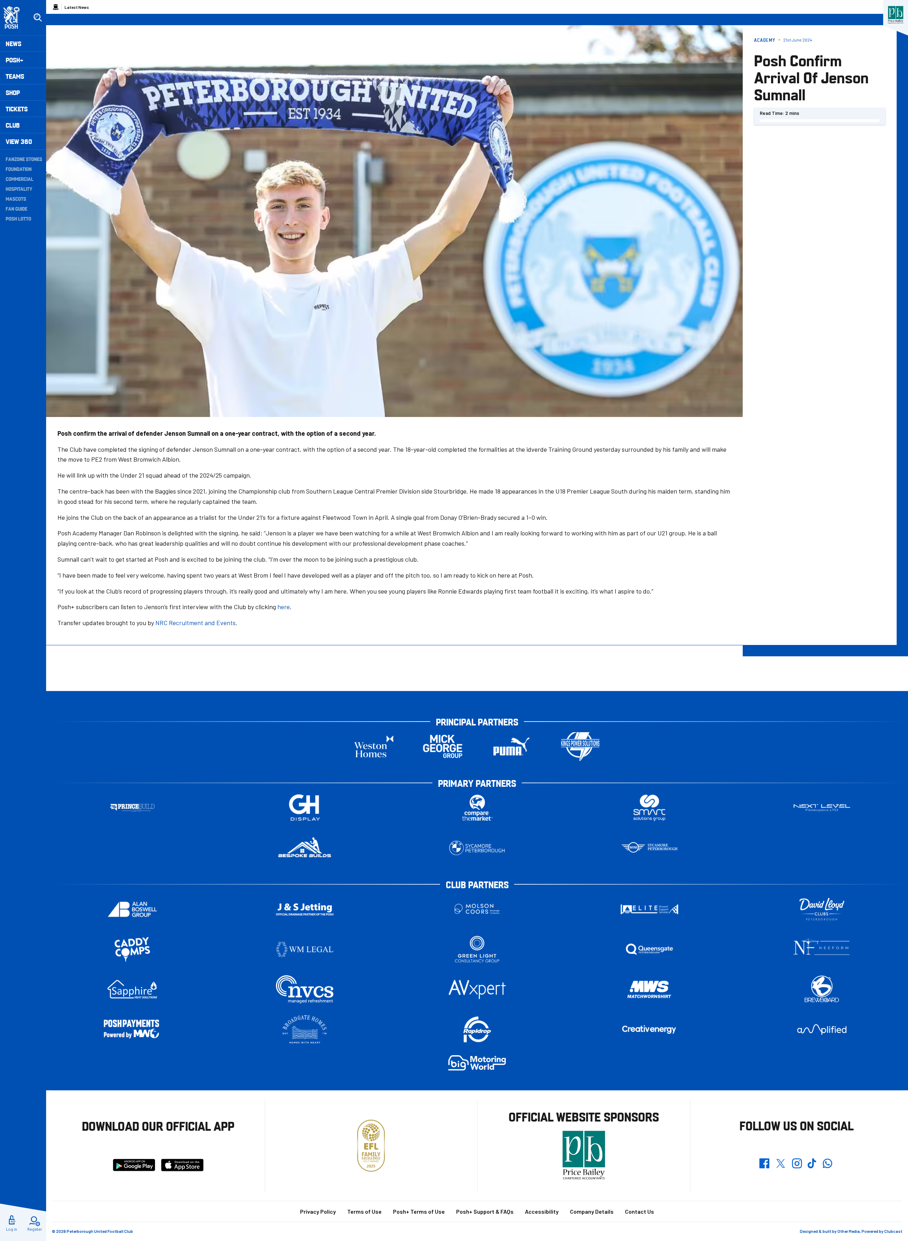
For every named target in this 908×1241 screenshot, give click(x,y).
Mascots (16, 198)
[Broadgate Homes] (304, 1029)
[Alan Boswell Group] (132, 909)
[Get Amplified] (822, 1029)
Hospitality (19, 188)
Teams (15, 76)
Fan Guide (16, 208)
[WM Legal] (304, 949)
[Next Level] (822, 808)
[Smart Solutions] (649, 808)
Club (13, 125)
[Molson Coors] (477, 909)
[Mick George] (442, 746)
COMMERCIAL (19, 178)
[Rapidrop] (477, 1029)
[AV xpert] (477, 989)
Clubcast (893, 1231)
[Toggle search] (37, 17)
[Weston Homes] (374, 746)
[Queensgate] (649, 949)
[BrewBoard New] (822, 989)
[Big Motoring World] (477, 1062)
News (13, 43)
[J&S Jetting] (304, 909)
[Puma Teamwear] (511, 746)
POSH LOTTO (18, 218)
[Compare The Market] (477, 808)
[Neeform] (822, 949)
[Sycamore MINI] (649, 848)
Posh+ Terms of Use (419, 1211)
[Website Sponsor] (895, 14)
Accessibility (542, 1211)
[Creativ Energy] (649, 1029)
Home (56, 7)
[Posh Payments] (132, 1029)
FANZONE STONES (24, 158)
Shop (13, 92)
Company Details (592, 1211)
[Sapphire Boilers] (132, 989)
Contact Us (639, 1211)
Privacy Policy (318, 1211)
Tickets (17, 108)
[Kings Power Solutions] (580, 746)
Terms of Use (364, 1211)
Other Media (848, 1231)
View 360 (19, 141)
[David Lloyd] (822, 909)
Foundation (19, 168)
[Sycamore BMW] (477, 848)
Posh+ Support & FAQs (485, 1211)
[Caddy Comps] (132, 949)
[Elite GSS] (649, 909)
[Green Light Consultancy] (477, 949)
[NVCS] (304, 989)
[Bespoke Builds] (304, 848)
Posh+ (14, 59)
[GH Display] (304, 808)
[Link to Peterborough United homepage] (15, 17)
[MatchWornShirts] (649, 989)
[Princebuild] (132, 808)
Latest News (77, 7)
